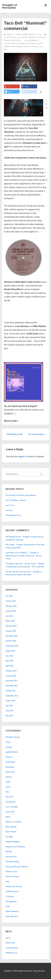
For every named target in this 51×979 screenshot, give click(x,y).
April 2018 (9, 666)
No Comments (33, 40)
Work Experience (12, 911)
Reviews (9, 852)
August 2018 (10, 651)
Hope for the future (24, 575)
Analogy (9, 747)
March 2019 (10, 621)
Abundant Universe (13, 737)
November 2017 (12, 686)
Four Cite (9, 510)
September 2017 (12, 696)
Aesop (8, 742)
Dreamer (9, 777)
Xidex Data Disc (12, 916)
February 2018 (11, 671)
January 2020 (11, 611)
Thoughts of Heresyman (9, 6)
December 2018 (12, 636)
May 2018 (9, 661)
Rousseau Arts (11, 857)
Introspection (10, 802)
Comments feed (12, 948)
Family (8, 787)
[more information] (40, 92)
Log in (8, 938)
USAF (8, 906)
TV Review (10, 896)
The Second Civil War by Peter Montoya (21, 495)
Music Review (11, 832)
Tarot (7, 882)
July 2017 (9, 706)
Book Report (10, 762)
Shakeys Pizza (11, 872)
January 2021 (11, 601)
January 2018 (11, 676)
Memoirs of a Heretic (37, 37)
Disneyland (10, 767)
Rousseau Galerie (12, 862)
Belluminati (20, 43)
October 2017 (11, 691)
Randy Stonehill (31, 47)
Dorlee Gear (10, 772)
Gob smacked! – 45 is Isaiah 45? (31, 567)
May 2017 (9, 716)
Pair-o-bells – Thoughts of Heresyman (20, 545)
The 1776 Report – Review (16, 500)
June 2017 (9, 711)
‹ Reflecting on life (14, 434)
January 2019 (11, 631)
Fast (7, 792)
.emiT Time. (10, 505)
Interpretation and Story (14, 540)
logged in (22, 456)
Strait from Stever (12, 40)
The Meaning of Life (13, 515)
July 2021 (9, 596)
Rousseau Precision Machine (17, 867)
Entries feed (10, 943)
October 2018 (11, 641)
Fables (8, 782)
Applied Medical (12, 752)
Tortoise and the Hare (14, 887)
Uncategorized (11, 901)
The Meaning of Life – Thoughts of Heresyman (23, 537)
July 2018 (9, 656)
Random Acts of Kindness (15, 847)
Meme (24, 37)
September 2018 (12, 646)
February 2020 (11, 606)
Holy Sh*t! (17, 37)
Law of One (10, 812)
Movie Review (11, 827)
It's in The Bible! (12, 807)
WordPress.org (11, 953)
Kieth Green (31, 43)
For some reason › (36, 434)
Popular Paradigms (13, 842)
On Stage (9, 837)
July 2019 (9, 616)
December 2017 (12, 681)
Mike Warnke (17, 47)
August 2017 (10, 701)
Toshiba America (12, 891)
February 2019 (11, 626)
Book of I (9, 757)
